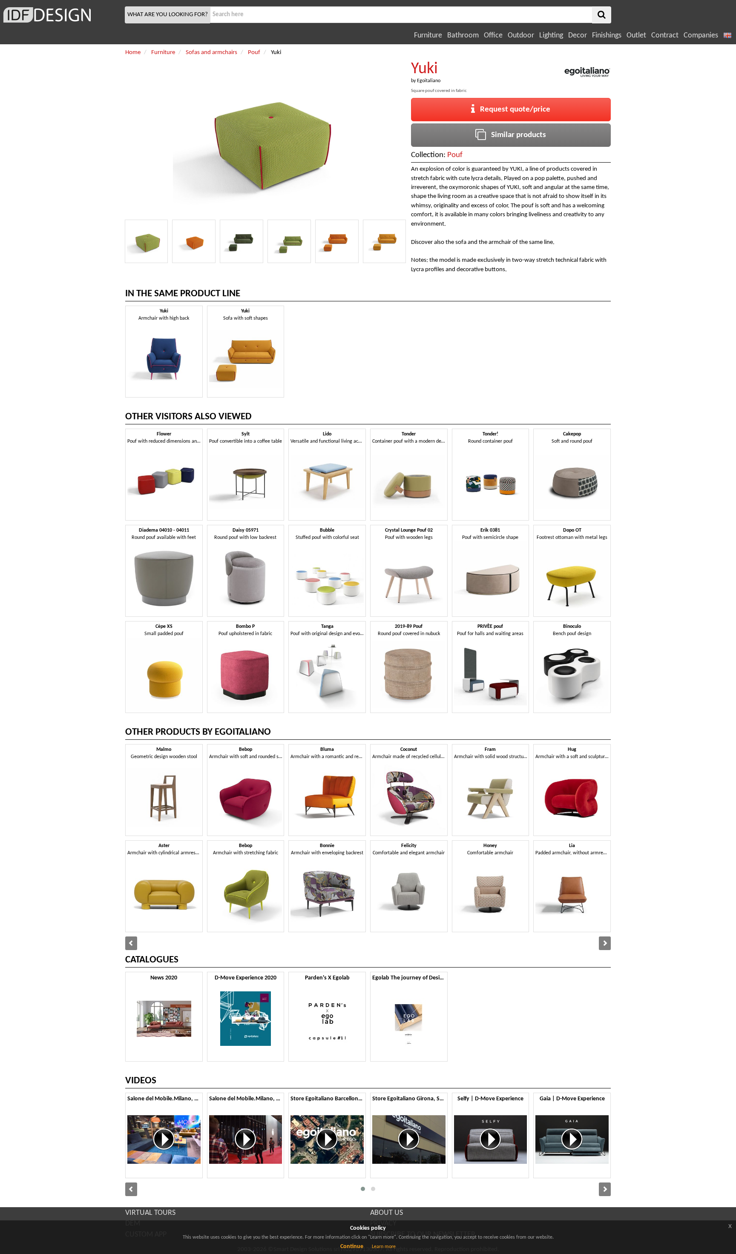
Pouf (455, 155)
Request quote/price (512, 110)
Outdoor (521, 35)
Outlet (636, 35)
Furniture (428, 35)
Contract (664, 35)
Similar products (516, 135)
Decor (577, 35)
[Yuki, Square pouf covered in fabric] (146, 241)
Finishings (606, 35)
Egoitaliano (428, 80)
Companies (701, 35)
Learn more (384, 1246)
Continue (351, 1246)
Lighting (551, 35)
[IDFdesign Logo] (61, 15)
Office (493, 35)
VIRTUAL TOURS (150, 1213)
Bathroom (463, 35)
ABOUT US (386, 1213)
